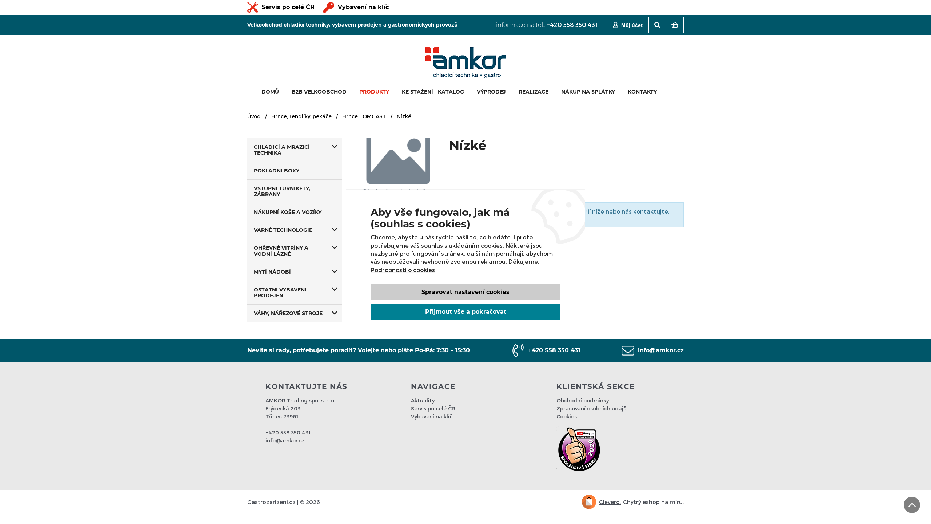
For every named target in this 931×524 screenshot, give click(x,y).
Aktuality (423, 400)
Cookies (566, 416)
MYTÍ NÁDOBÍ (272, 272)
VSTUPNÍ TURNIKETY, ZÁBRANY (282, 191)
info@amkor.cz (661, 350)
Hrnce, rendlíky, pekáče (301, 116)
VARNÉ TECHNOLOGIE (283, 230)
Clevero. (610, 502)
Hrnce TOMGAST (364, 116)
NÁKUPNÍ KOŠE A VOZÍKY (287, 212)
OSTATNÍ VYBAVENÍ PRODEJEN (280, 292)
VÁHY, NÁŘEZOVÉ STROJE (288, 313)
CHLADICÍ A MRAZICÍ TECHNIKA (282, 150)
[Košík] (674, 25)
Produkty (374, 91)
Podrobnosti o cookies (403, 269)
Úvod (254, 116)
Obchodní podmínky (582, 400)
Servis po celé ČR (288, 7)
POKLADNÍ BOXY (276, 170)
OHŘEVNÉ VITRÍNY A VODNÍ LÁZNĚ (281, 251)
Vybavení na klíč (363, 7)
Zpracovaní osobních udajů (591, 408)
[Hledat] (657, 25)
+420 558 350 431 (572, 24)
